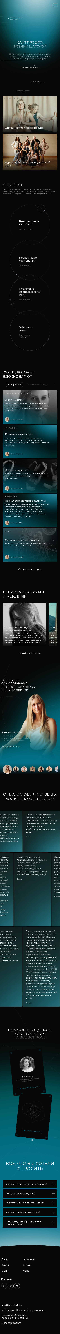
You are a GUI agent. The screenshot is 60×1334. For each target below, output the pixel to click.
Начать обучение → (30, 67)
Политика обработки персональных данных (15, 1316)
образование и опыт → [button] (11, 746)
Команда (28, 1259)
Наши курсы (25, 265)
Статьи (5, 1270)
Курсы (5, 1265)
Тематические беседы (37, 384)
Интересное (14, 384)
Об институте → (25, 300)
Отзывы (27, 1265)
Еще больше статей (30, 653)
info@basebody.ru (12, 1305)
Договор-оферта (11, 1323)
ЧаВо (26, 1270)
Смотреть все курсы (30, 569)
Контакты (6, 1279)
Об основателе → (26, 229)
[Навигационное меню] (55, 5)
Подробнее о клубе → (24, 336)
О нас (4, 1259)
